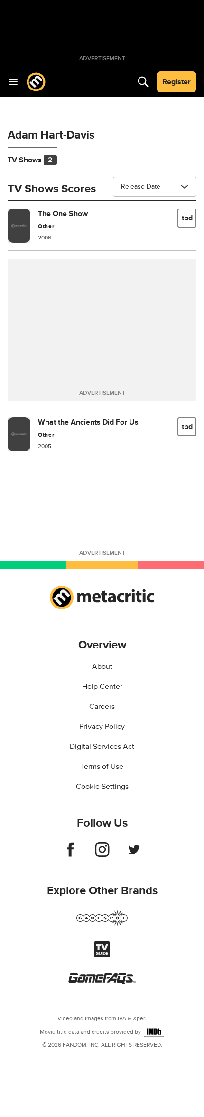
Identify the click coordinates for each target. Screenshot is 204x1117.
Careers (102, 706)
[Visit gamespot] (102, 923)
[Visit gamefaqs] (102, 982)
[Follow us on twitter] (134, 854)
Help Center (102, 686)
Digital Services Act (102, 746)
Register (176, 82)
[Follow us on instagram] (102, 854)
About (102, 666)
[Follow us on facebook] (70, 854)
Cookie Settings (102, 786)
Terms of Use (102, 766)
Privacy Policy (102, 726)
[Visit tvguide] (102, 955)
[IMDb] (154, 1032)
